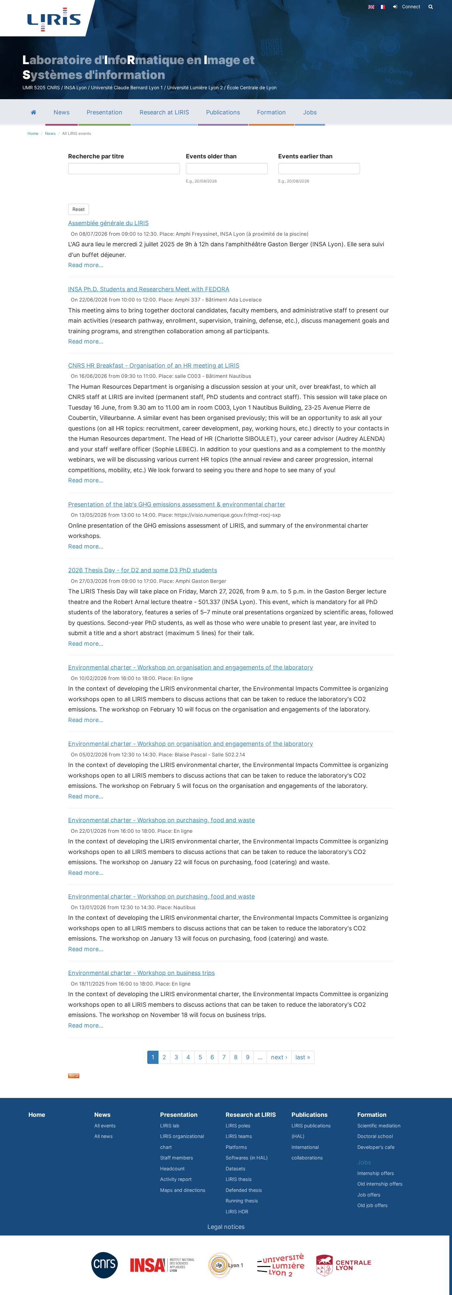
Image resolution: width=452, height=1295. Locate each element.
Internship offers (375, 1173)
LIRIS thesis (239, 1179)
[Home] (54, 19)
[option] (226, 49)
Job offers (369, 1194)
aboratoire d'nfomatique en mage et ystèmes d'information (139, 67)
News (50, 133)
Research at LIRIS (251, 1114)
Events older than (211, 156)
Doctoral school (375, 1136)
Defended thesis (244, 1190)
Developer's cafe (375, 1147)
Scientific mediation (378, 1125)
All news (103, 1136)
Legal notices (226, 1226)
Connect (411, 6)
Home (32, 133)
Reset (78, 209)
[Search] (430, 6)
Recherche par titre (96, 156)
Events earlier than (305, 156)
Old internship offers (380, 1184)
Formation (371, 1114)
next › (279, 1057)
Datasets (236, 1168)
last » (302, 1057)
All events (105, 1125)
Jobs (364, 1162)
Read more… (86, 265)
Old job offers (372, 1205)
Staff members (176, 1157)
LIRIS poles (238, 1125)
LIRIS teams (239, 1136)
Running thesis (242, 1200)
